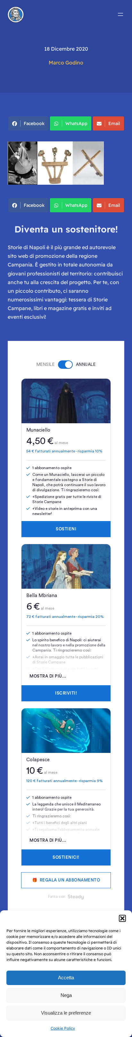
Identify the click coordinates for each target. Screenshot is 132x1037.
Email (114, 123)
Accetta (66, 977)
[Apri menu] (120, 14)
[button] (122, 918)
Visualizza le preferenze (66, 1013)
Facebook (34, 123)
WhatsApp (76, 123)
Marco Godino (66, 62)
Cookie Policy (63, 1028)
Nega (66, 995)
